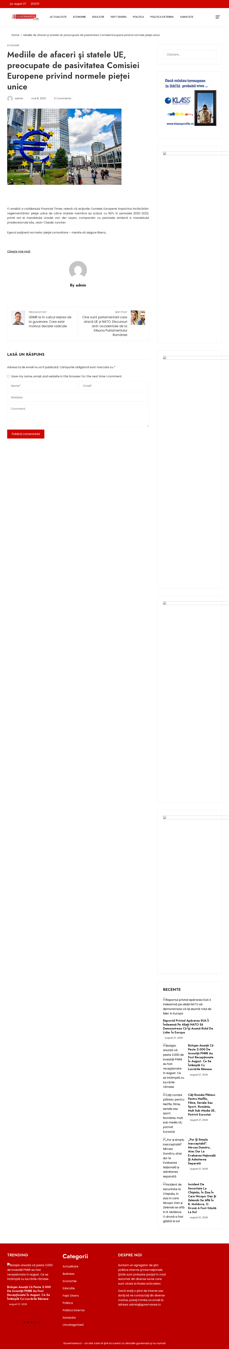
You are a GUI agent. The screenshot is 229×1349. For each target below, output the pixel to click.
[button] (24, 1322)
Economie (79, 17)
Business (68, 1274)
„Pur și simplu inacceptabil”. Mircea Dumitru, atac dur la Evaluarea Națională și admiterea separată (202, 1151)
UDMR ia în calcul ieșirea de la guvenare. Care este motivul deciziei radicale (50, 319)
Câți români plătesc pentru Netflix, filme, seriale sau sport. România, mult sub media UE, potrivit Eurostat (202, 1105)
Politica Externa (162, 17)
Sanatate (186, 17)
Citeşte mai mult (18, 251)
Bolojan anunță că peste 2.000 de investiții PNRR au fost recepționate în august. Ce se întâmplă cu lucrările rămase (200, 1057)
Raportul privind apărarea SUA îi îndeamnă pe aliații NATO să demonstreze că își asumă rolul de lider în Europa (188, 1026)
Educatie (98, 17)
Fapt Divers (118, 17)
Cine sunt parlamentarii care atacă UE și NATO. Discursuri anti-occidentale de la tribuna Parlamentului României (104, 324)
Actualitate (58, 17)
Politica (138, 17)
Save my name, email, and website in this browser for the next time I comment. (66, 376)
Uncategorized (73, 1325)
